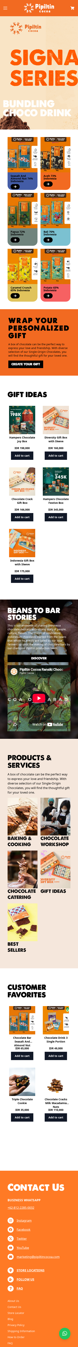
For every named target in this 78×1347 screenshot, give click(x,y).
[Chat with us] (64, 1333)
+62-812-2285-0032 (21, 1208)
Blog (10, 1319)
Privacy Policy (16, 1325)
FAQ (10, 1343)
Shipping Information (21, 1331)
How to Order (16, 1337)
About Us (13, 1301)
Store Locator (16, 1313)
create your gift (25, 364)
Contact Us (14, 1307)
